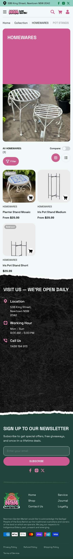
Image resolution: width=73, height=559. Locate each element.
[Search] (52, 12)
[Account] (67, 12)
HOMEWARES (40, 23)
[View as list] (65, 157)
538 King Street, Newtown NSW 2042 (29, 3)
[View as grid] (55, 157)
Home (6, 23)
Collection (21, 23)
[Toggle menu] (5, 12)
